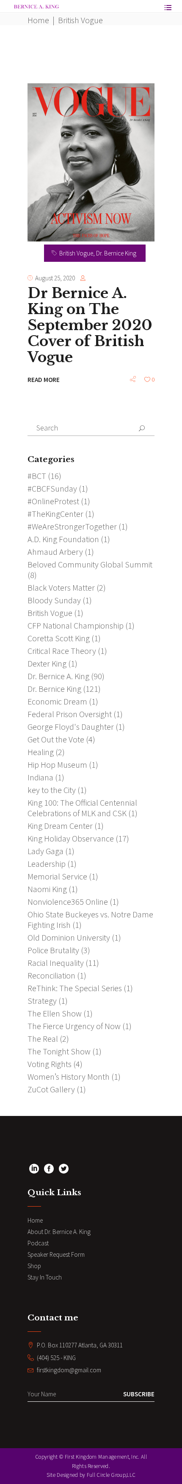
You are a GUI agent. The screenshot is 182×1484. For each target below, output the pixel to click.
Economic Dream (57, 701)
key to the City (52, 790)
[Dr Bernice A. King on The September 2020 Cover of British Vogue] (91, 162)
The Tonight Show (59, 1051)
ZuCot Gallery (51, 1089)
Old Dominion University (69, 937)
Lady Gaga (45, 851)
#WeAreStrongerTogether (72, 526)
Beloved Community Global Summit (90, 564)
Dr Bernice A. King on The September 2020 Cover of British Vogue (90, 325)
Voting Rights (50, 1064)
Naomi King (47, 889)
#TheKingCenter (55, 513)
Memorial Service (57, 876)
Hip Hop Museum (57, 764)
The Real (43, 1038)
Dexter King (47, 663)
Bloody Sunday (54, 600)
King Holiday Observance (71, 838)
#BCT (37, 475)
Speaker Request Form (56, 1254)
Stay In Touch (45, 1277)
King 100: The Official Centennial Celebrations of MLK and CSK (82, 807)
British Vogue (76, 253)
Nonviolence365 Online (68, 901)
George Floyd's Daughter (71, 726)
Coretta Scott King (59, 638)
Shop (34, 1266)
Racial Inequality (56, 962)
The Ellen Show (55, 1013)
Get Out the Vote (56, 739)
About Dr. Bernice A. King (59, 1232)
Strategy (42, 1000)
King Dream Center (60, 825)
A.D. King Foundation (63, 539)
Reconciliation (51, 975)
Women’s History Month (69, 1076)
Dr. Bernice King (116, 253)
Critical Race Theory (62, 650)
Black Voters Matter (61, 587)
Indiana (40, 777)
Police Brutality (53, 950)
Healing (41, 752)
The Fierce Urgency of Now (74, 1026)
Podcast (38, 1243)
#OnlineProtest (53, 501)
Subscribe (138, 1394)
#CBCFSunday (52, 488)
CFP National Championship (76, 625)
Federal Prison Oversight (70, 714)
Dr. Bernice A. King (58, 676)
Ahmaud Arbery (55, 551)
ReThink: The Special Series (75, 988)
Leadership (47, 863)
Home (38, 20)
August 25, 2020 (55, 278)
